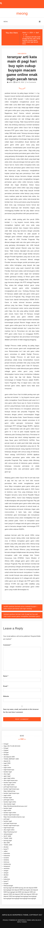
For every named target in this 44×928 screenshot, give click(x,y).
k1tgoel (6, 750)
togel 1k (6, 765)
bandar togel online (10, 782)
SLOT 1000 (7, 836)
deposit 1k (7, 761)
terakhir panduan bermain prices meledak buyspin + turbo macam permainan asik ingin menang (20, 607)
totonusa (6, 862)
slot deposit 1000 (9, 757)
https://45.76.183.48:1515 (12, 746)
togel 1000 (7, 763)
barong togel (8, 840)
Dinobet (6, 754)
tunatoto (6, 857)
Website (6, 696)
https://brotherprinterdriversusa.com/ (15, 806)
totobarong (7, 864)
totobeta (6, 860)
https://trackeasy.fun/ (10, 832)
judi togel (6, 819)
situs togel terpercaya (10, 780)
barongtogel (7, 890)
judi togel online (9, 799)
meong (22, 13)
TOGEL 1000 (8, 838)
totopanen (7, 866)
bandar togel (8, 772)
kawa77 (6, 849)
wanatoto (7, 868)
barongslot (26, 890)
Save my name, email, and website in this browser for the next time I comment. (21, 710)
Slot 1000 (7, 842)
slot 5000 (15, 888)
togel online (7, 767)
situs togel (7, 774)
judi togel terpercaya (10, 787)
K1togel (6, 752)
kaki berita (22, 53)
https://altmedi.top (9, 791)
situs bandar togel (9, 804)
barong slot (22, 888)
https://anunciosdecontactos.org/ (14, 817)
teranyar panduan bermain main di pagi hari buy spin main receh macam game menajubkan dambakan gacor (22, 615)
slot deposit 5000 (31, 888)
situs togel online (9, 784)
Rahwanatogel (8, 885)
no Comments (31, 82)
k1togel (6, 744)
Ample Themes (22, 922)
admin (11, 82)
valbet (5, 851)
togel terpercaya (9, 769)
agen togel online (9, 778)
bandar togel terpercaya (11, 789)
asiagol (6, 870)
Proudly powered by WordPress (14, 920)
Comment (7, 645)
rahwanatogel (8, 834)
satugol (6, 873)
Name (5, 676)
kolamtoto (7, 853)
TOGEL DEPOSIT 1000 (11, 759)
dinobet (6, 847)
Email (5, 686)
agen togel (7, 776)
